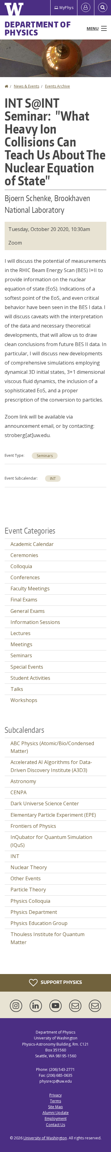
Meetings (21, 644)
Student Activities (30, 678)
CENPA (18, 792)
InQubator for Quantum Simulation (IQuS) (51, 841)
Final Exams (23, 599)
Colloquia (21, 566)
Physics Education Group (39, 923)
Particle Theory (28, 889)
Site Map (55, 1106)
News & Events (26, 86)
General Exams (27, 611)
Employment (56, 1118)
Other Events (25, 878)
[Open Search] (102, 7)
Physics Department (33, 912)
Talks (16, 689)
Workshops (23, 700)
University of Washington (45, 1138)
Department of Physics (38, 28)
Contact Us (55, 1124)
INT (53, 478)
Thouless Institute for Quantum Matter (47, 938)
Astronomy (23, 781)
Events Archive (57, 86)
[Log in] (85, 7)
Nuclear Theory (28, 867)
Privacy (55, 1095)
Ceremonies (24, 555)
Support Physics (61, 982)
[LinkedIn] (37, 1006)
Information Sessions (35, 622)
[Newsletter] (95, 1006)
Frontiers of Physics (33, 826)
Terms (55, 1101)
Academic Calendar (32, 544)
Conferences (25, 577)
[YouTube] (56, 1006)
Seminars (45, 455)
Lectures (20, 633)
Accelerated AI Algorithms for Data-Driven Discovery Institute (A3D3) (51, 766)
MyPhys (66, 7)
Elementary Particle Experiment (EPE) (53, 814)
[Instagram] (17, 1006)
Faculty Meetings (30, 588)
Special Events (26, 666)
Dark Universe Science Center (44, 803)
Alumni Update (56, 1112)
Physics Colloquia (30, 901)
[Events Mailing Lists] (76, 1006)
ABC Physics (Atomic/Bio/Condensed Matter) (52, 747)
